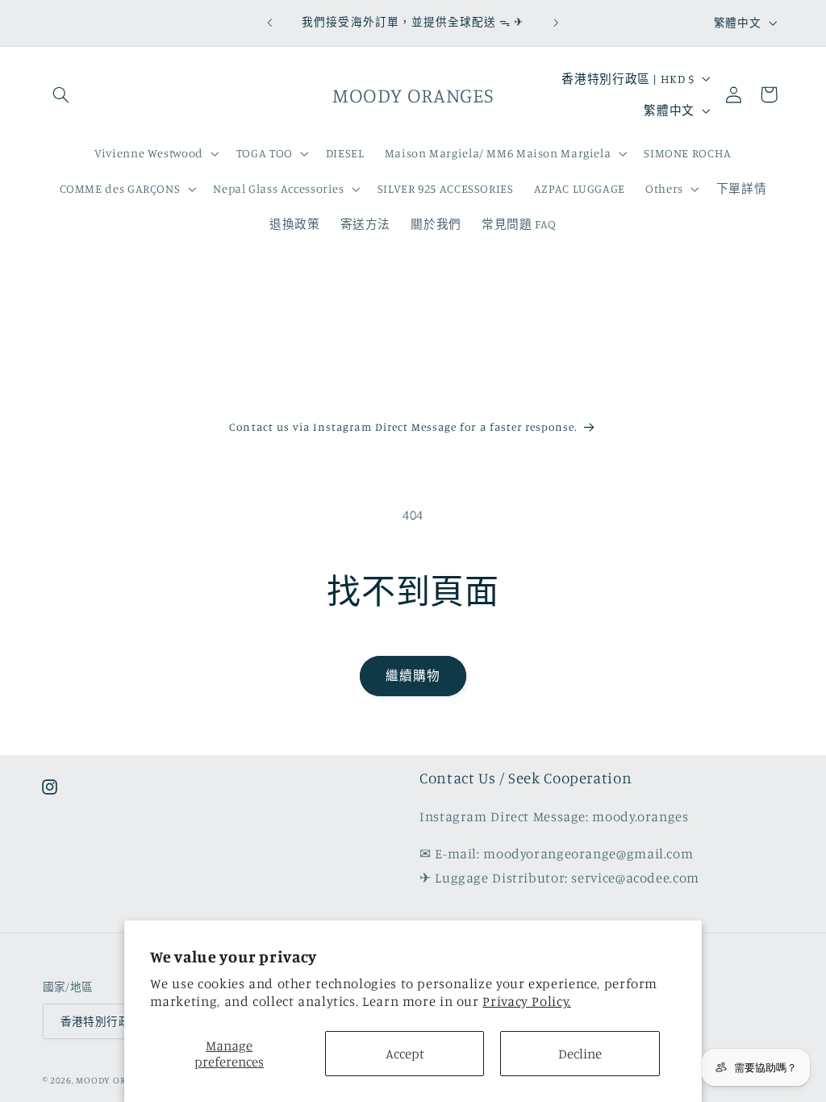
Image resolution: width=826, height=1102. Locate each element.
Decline (580, 1054)
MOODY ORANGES (115, 1080)
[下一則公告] (556, 22)
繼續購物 (413, 675)
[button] (61, 94)
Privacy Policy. (526, 1001)
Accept (405, 1054)
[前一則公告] (269, 22)
